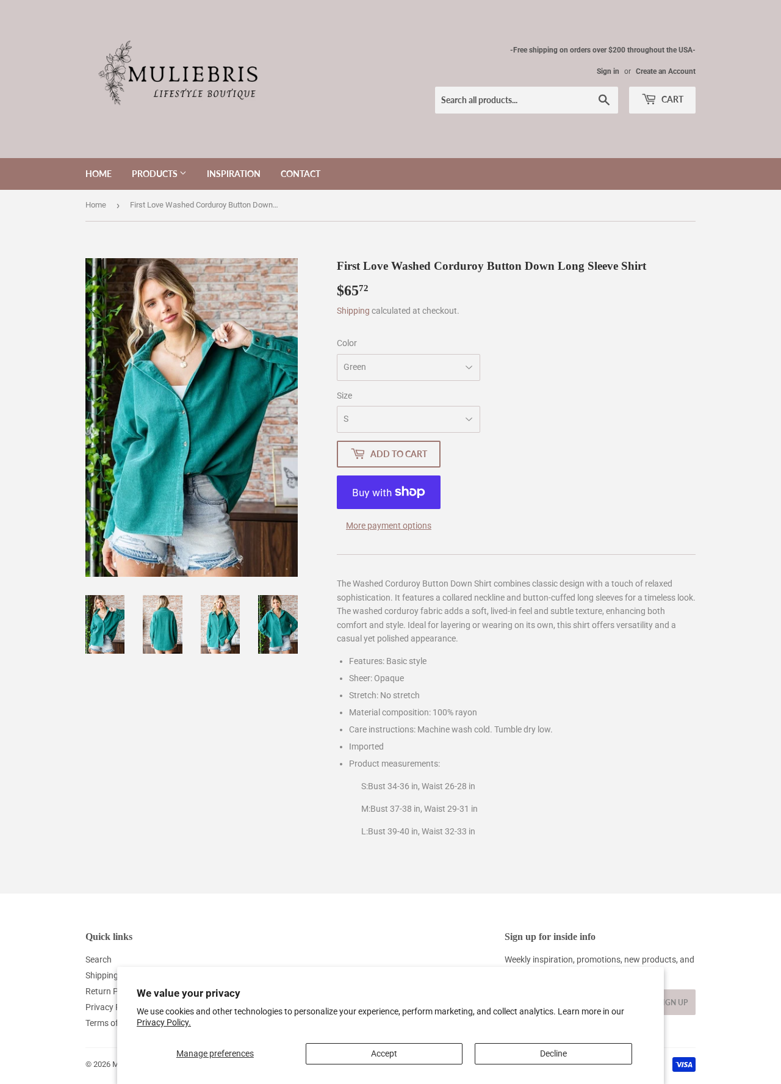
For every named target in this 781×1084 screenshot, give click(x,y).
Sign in (608, 71)
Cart (671, 99)
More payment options (388, 525)
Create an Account (666, 71)
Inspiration (234, 173)
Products (155, 173)
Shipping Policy (114, 975)
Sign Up (673, 1002)
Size (344, 395)
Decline (553, 1053)
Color (347, 343)
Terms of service (115, 1023)
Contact (300, 173)
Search (98, 959)
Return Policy (110, 991)
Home (98, 173)
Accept (384, 1053)
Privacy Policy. (164, 1022)
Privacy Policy (111, 1007)
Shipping (353, 311)
